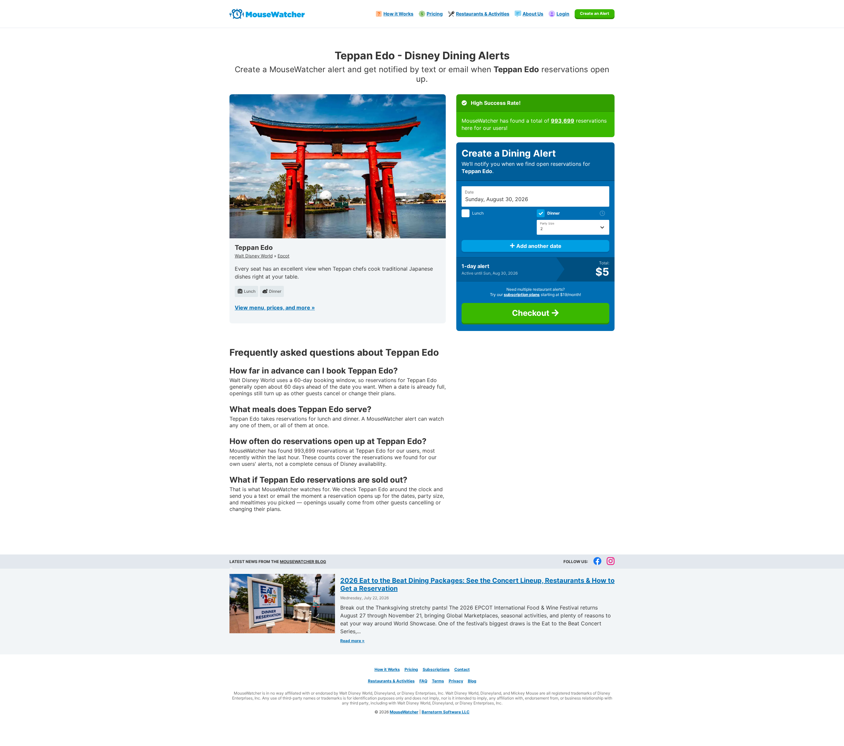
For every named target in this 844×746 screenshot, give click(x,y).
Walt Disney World (254, 255)
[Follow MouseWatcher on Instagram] (611, 561)
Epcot (283, 255)
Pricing (411, 669)
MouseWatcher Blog (303, 561)
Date (469, 192)
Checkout (531, 313)
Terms (438, 680)
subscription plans (522, 294)
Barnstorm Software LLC (445, 711)
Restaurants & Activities (391, 680)
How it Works (387, 669)
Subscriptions (436, 669)
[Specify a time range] (603, 213)
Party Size (547, 223)
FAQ (423, 680)
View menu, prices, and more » (275, 307)
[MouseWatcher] (267, 14)
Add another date (538, 246)
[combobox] (573, 227)
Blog (472, 680)
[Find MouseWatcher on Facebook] (597, 561)
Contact (462, 669)
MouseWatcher (404, 711)
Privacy (456, 680)
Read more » (352, 640)
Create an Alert (594, 13)
